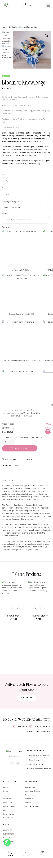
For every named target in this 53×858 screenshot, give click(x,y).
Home (4, 27)
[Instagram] (18, 763)
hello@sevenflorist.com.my (41, 769)
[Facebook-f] (12, 763)
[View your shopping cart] (23, 5)
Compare (28, 459)
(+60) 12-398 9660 (40, 764)
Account (26, 855)
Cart (43, 855)
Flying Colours (40, 615)
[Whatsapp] (7, 842)
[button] (48, 5)
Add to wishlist (10, 459)
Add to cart (22, 448)
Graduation (13, 27)
